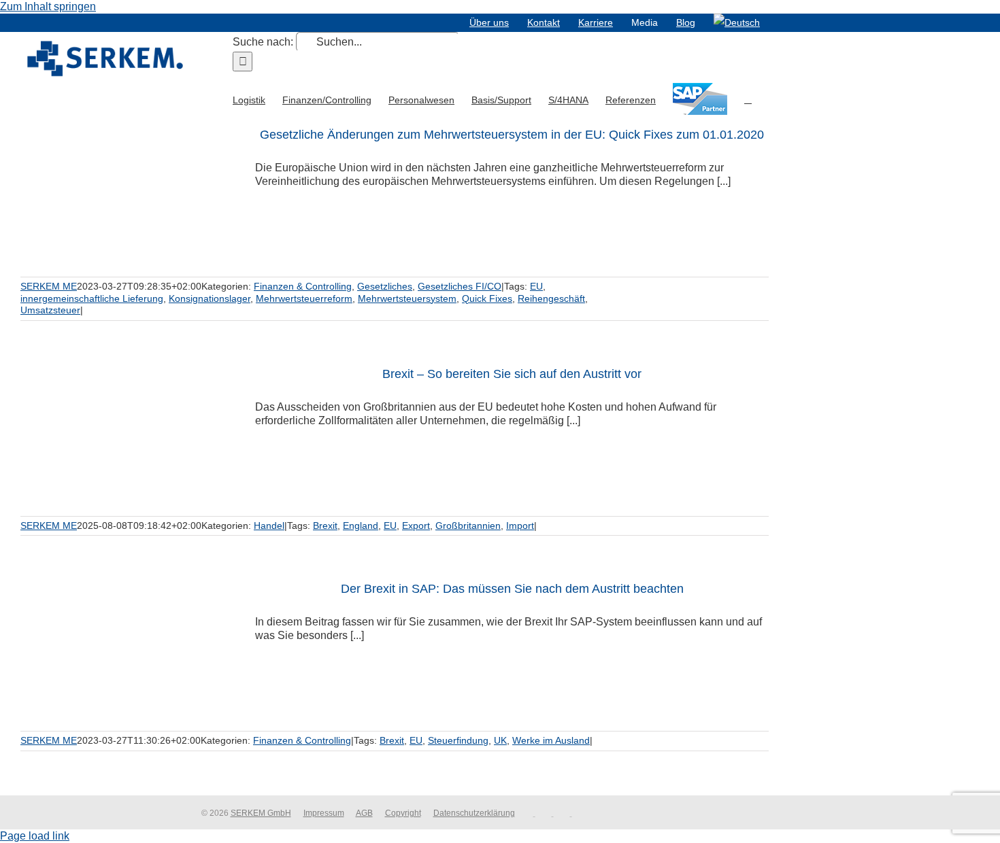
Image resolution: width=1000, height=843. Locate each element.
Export (416, 525)
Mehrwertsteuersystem (407, 298)
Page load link (34, 836)
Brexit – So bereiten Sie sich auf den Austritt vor (511, 374)
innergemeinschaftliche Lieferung (91, 298)
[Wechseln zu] (737, 22)
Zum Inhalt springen (48, 6)
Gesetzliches (384, 286)
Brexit (325, 525)
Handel (269, 525)
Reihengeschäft (551, 298)
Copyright (403, 813)
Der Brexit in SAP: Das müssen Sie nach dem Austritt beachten (512, 589)
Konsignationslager (209, 298)
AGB (364, 813)
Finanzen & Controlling (303, 286)
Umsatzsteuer (50, 310)
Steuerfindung (458, 740)
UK (500, 740)
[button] (748, 98)
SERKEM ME (48, 286)
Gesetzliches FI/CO (459, 286)
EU (536, 286)
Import (520, 525)
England (360, 525)
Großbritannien (468, 525)
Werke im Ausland (551, 740)
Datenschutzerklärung (474, 813)
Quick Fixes (487, 298)
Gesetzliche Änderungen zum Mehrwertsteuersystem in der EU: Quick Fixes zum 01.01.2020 (512, 134)
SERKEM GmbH (261, 813)
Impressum (323, 813)
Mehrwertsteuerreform (304, 298)
